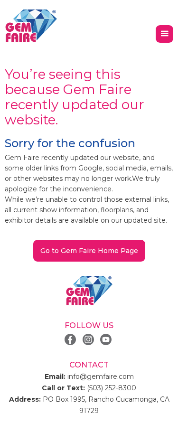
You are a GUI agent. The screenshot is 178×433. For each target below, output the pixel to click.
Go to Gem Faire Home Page (89, 250)
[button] (164, 34)
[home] (31, 26)
